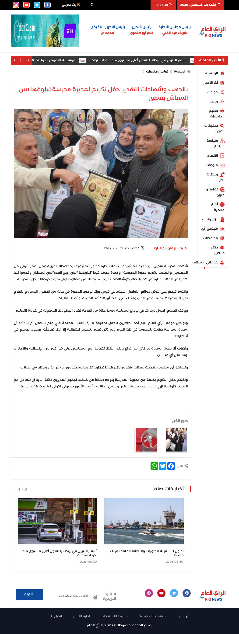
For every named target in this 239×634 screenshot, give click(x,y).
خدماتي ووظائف (208, 262)
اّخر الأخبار (211, 82)
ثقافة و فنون (215, 192)
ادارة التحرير (81, 616)
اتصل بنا (56, 616)
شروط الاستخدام (114, 616)
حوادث (213, 92)
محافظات (211, 238)
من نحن (184, 616)
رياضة (214, 101)
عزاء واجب (210, 219)
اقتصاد (213, 155)
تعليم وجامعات (217, 113)
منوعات (212, 165)
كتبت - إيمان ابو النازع (170, 248)
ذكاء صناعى (218, 250)
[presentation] (26, 489)
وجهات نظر (215, 177)
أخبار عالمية (218, 207)
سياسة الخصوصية (153, 616)
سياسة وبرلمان (216, 143)
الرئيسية (212, 73)
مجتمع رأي (210, 228)
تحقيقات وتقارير (214, 128)
